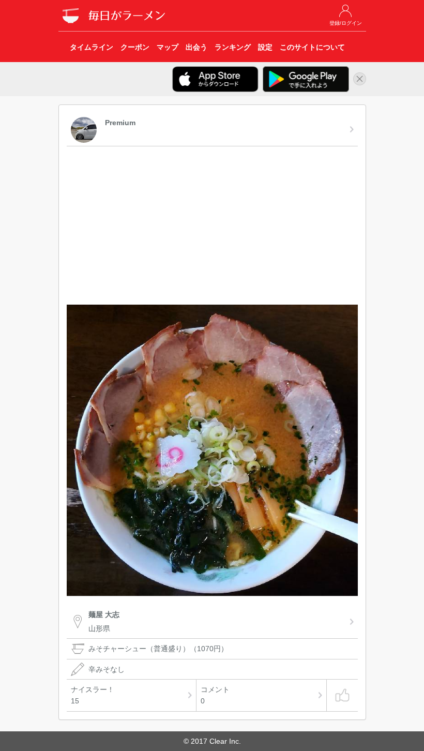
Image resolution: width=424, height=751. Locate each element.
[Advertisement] (212, 227)
